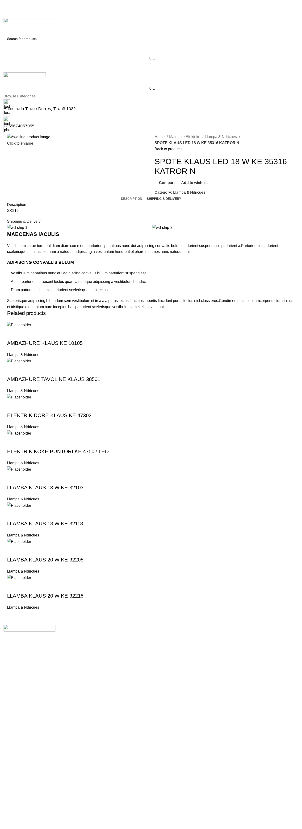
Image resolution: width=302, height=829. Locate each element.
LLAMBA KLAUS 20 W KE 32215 (45, 596)
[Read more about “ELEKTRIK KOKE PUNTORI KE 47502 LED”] (13, 442)
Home (160, 137)
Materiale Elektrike (185, 137)
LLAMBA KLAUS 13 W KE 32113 (45, 524)
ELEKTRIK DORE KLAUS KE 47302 (49, 415)
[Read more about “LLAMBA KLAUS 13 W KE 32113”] (13, 514)
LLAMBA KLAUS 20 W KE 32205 (45, 560)
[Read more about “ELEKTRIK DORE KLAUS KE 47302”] (13, 406)
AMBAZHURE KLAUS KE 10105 (45, 343)
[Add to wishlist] (51, 334)
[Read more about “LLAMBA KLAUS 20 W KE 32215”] (13, 586)
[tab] (131, 199)
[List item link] (151, 662)
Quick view (26, 334)
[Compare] (38, 334)
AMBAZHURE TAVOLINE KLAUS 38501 (53, 379)
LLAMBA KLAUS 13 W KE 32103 (45, 487)
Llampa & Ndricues (221, 137)
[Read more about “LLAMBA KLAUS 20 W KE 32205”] (13, 550)
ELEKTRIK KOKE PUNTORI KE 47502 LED (58, 451)
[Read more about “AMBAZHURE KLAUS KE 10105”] (13, 334)
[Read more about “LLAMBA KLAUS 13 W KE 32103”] (13, 478)
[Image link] (29, 628)
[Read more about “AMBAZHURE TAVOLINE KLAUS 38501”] (13, 370)
